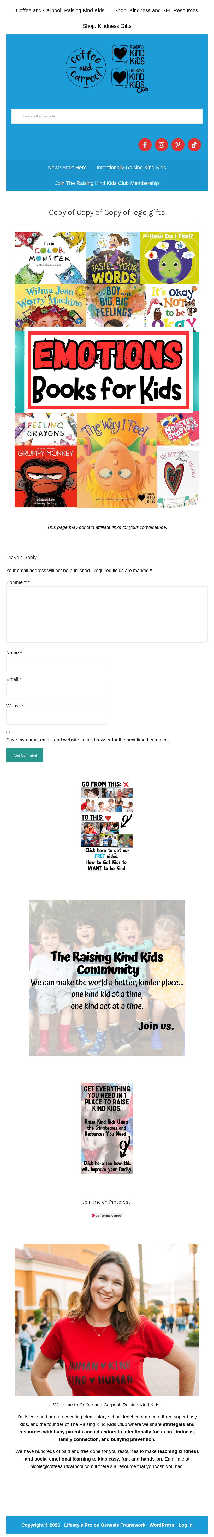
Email (13, 679)
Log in (186, 1525)
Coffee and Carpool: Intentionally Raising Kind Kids (107, 67)
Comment (18, 582)
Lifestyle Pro (78, 1525)
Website (14, 705)
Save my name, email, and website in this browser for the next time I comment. (88, 739)
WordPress (162, 1525)
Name (14, 652)
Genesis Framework (123, 1525)
